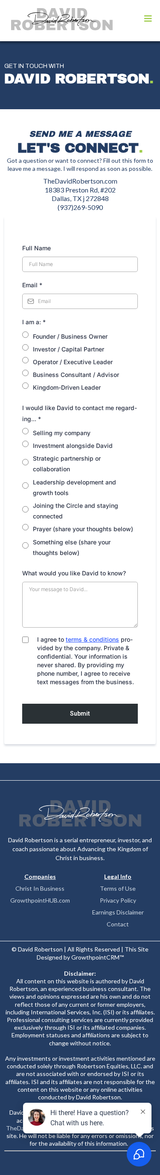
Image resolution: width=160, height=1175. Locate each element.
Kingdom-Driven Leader (67, 387)
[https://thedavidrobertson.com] (62, 19)
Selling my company (61, 432)
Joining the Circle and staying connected (75, 511)
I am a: (34, 322)
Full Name (36, 248)
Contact (118, 924)
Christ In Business (39, 888)
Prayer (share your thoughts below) (83, 528)
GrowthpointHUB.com (40, 900)
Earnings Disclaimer (118, 912)
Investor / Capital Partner (68, 349)
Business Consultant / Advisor (76, 374)
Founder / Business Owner (70, 336)
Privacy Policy (118, 900)
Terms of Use (118, 888)
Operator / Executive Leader (73, 361)
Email (32, 285)
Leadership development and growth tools (74, 487)
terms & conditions (92, 639)
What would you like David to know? (74, 573)
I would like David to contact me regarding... (79, 413)
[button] (148, 19)
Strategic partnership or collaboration (67, 464)
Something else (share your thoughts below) (72, 547)
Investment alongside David (73, 445)
